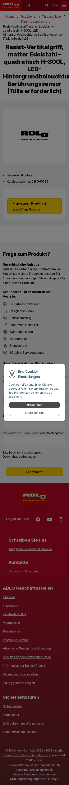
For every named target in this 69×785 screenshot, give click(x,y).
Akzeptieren (34, 404)
